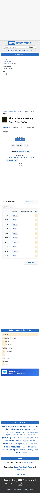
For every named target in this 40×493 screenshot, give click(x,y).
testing (30, 449)
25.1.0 (15, 238)
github (5, 437)
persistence (33, 444)
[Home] (20, 44)
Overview (6, 127)
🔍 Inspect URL (12, 160)
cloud (26, 145)
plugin (7, 447)
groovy (19, 438)
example (15, 435)
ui (14, 453)
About (29, 50)
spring (12, 449)
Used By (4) (30, 127)
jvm (6, 441)
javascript (34, 438)
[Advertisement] (20, 20)
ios (28, 438)
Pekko (30, 467)
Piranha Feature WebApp (21, 118)
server (33, 447)
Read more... (20, 474)
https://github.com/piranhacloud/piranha (20, 157)
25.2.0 (15, 233)
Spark (25, 467)
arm (29, 426)
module (14, 444)
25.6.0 (15, 215)
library (19, 441)
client (34, 429)
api (25, 426)
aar (3, 426)
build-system (16, 429)
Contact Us (17, 490)
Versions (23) (18, 127)
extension (23, 435)
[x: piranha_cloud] (6, 74)
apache (18, 426)
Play (20, 467)
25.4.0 (15, 224)
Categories (12, 50)
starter (23, 449)
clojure (5, 432)
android (10, 426)
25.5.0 (15, 220)
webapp (19, 145)
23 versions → (31, 202)
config (17, 432)
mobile (6, 443)
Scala (16, 467)
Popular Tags (20, 422)
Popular (22, 50)
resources (16, 447)
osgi (25, 444)
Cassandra (20, 469)
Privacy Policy (28, 490)
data (27, 432)
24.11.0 (15, 247)
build (6, 429)
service (5, 450)
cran (23, 432)
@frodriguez (28, 462)
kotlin (12, 440)
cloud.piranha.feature (15, 112)
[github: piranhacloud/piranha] (3, 74)
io (25, 438)
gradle (13, 438)
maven (32, 441)
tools (36, 450)
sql (17, 450)
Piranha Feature (8, 61)
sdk (28, 447)
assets (35, 426)
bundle (27, 429)
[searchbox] (15, 47)
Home (4, 112)
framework (32, 435)
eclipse (7, 435)
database (34, 432)
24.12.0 (15, 242)
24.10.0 (15, 251)
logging (26, 441)
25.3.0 (15, 229)
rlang (24, 447)
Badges (5, 131)
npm (20, 444)
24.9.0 (15, 256)
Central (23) (7, 207)
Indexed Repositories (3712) (20, 330)
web (13, 145)
